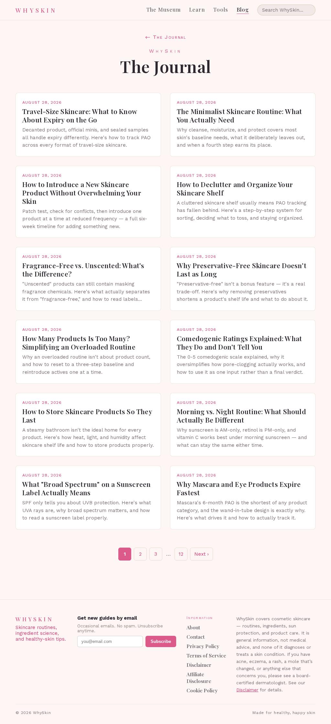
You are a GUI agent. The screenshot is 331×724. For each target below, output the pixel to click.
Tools (220, 9)
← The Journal (165, 37)
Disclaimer (199, 664)
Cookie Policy (202, 690)
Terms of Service (206, 655)
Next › (201, 554)
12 (181, 554)
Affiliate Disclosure (199, 677)
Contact (196, 636)
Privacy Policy (203, 646)
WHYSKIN (36, 10)
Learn (197, 9)
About (193, 627)
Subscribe (161, 641)
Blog (243, 9)
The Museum (163, 9)
